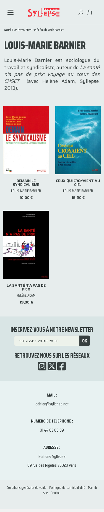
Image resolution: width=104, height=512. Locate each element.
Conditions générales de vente (26, 487)
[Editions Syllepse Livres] (43, 12)
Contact (55, 493)
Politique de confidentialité (67, 487)
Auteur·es (31, 30)
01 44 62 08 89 (52, 430)
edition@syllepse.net (52, 403)
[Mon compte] (81, 15)
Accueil (8, 30)
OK (84, 341)
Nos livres (19, 30)
